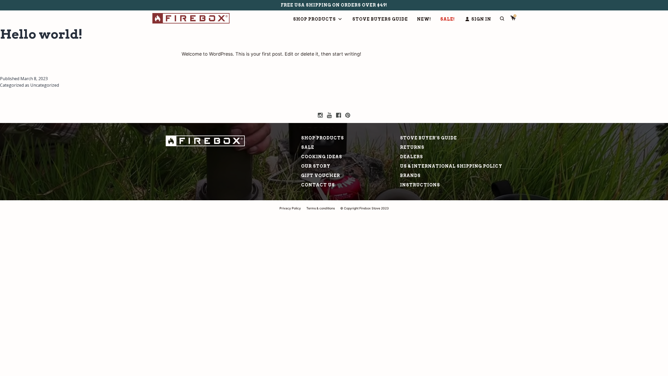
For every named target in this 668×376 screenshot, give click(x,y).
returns (412, 147)
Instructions (420, 185)
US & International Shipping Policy (451, 166)
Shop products (322, 138)
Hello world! (41, 34)
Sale (307, 147)
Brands (410, 175)
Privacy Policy (290, 208)
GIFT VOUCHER (320, 175)
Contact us (318, 185)
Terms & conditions (320, 208)
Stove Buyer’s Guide (428, 138)
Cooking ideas (321, 156)
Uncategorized (44, 85)
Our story (315, 166)
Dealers (411, 156)
